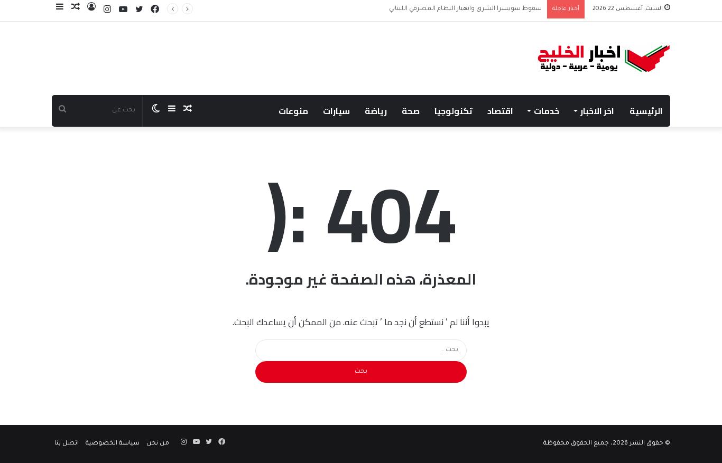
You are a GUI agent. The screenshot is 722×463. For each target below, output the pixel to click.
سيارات (336, 111)
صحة (411, 111)
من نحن (157, 443)
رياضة (376, 111)
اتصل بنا (66, 443)
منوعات (293, 111)
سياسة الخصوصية (113, 443)
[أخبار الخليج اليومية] (604, 58)
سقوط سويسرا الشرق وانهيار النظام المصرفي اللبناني (465, 9)
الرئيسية (646, 111)
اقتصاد (500, 111)
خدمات (546, 111)
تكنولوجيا (453, 111)
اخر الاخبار (597, 111)
